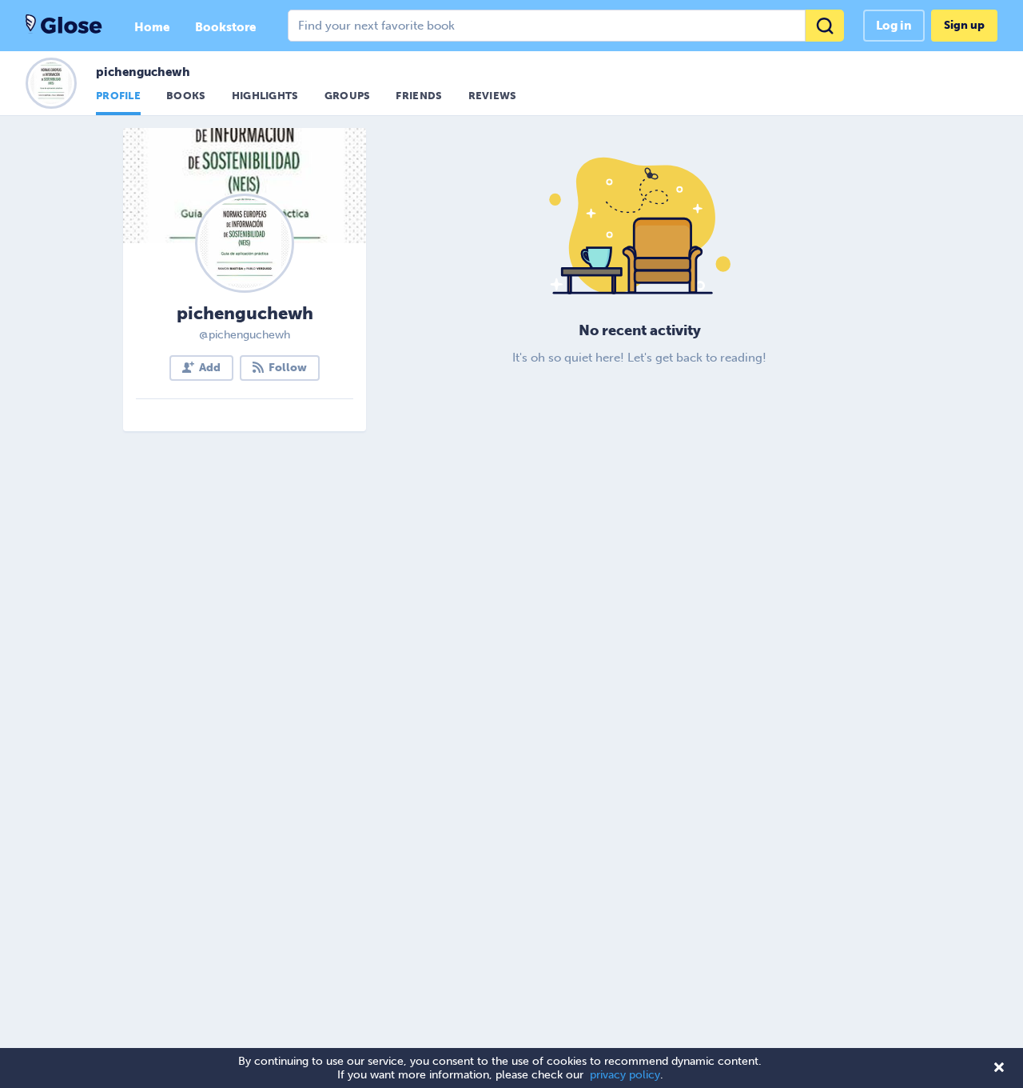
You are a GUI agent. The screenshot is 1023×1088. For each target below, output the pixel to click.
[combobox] (566, 26)
